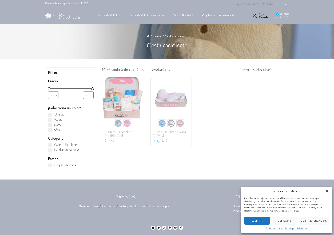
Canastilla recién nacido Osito (118, 134)
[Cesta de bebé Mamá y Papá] (171, 97)
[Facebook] (153, 228)
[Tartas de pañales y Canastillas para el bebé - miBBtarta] (62, 16)
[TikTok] (181, 228)
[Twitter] (159, 228)
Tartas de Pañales (108, 16)
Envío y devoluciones (132, 206)
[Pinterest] (170, 228)
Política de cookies (274, 228)
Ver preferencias (314, 221)
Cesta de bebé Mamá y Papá (169, 134)
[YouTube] (175, 228)
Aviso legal (109, 206)
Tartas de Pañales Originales (146, 16)
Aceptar (257, 221)
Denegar (284, 221)
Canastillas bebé (183, 16)
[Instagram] (164, 228)
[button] (327, 191)
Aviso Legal (290, 228)
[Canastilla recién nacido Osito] (122, 97)
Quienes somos (88, 206)
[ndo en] (148, 36)
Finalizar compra (159, 206)
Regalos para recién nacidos (219, 16)
